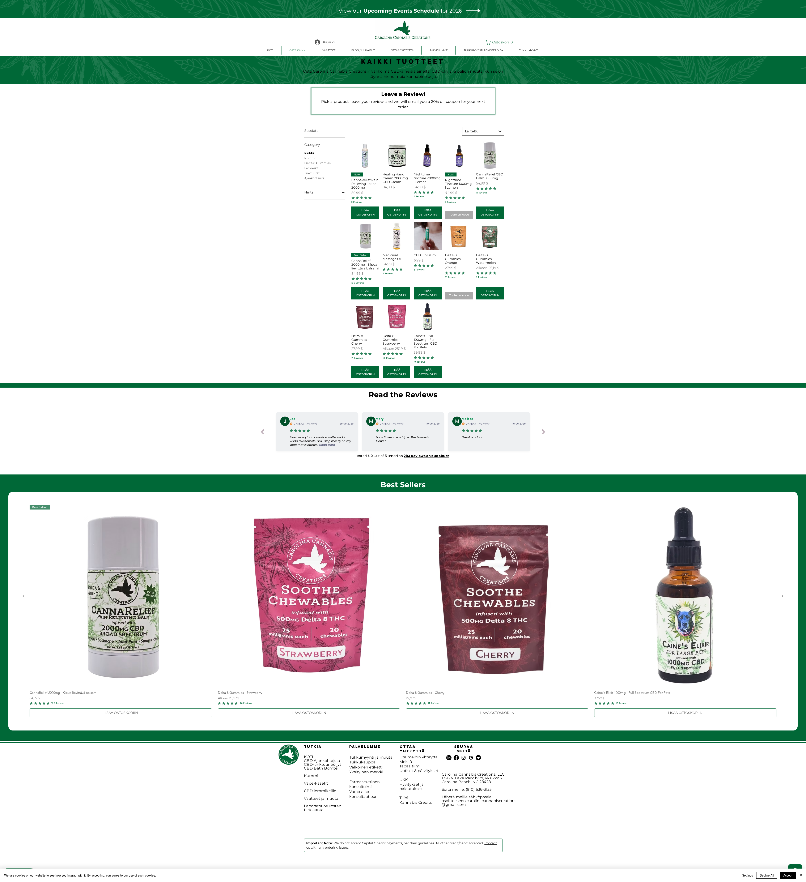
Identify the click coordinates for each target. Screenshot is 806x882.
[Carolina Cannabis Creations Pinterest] (471, 757)
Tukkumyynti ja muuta (371, 757)
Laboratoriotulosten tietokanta (322, 808)
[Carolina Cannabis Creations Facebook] (456, 757)
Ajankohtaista (314, 178)
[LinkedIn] (448, 757)
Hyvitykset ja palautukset (411, 786)
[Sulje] (800, 875)
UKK (403, 779)
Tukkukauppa (362, 762)
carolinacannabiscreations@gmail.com (479, 802)
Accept (787, 875)
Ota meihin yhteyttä (418, 757)
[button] (495, 42)
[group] (403, 611)
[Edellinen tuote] (23, 595)
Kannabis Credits (415, 802)
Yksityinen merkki (366, 772)
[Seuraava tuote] (782, 595)
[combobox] (483, 131)
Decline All (767, 875)
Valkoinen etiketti (366, 767)
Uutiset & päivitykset (418, 770)
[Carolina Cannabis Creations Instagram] (463, 757)
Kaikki (309, 153)
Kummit (310, 158)
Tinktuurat (312, 173)
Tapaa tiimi (409, 766)
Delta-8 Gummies (317, 163)
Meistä (405, 761)
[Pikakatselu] (365, 155)
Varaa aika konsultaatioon (363, 794)
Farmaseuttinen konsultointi (364, 784)
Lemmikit (311, 168)
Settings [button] (747, 875)
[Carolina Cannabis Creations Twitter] (478, 757)
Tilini (403, 798)
